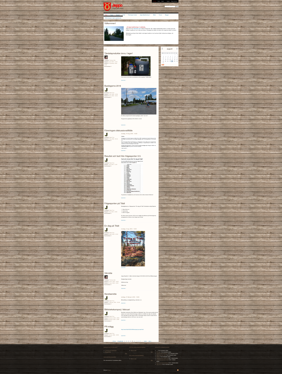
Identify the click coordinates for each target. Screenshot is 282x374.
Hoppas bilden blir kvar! (161, 353)
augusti (169, 48)
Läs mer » (123, 80)
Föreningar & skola (132, 15)
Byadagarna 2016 (112, 85)
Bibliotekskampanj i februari (117, 309)
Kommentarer (107, 97)
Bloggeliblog (108, 352)
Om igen (158, 352)
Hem (106, 15)
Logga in (168, 1)
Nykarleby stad (137, 28)
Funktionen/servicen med (162, 359)
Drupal (109, 370)
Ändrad (106, 95)
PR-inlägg (109, 326)
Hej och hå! (159, 364)
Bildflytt (158, 356)
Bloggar (167, 15)
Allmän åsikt (133, 350)
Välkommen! (110, 23)
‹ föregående (120, 341)
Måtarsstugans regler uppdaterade (113, 18)
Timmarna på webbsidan (111, 350)
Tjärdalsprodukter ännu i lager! (118, 53)
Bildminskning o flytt (161, 355)
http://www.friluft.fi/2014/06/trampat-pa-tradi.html (132, 329)
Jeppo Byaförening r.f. (145, 15)
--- (157, 350)
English (162, 1)
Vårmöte (108, 273)
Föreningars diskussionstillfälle (118, 130)
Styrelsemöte (110, 293)
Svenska (154, 1)
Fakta (111, 15)
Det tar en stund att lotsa (162, 363)
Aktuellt (117, 15)
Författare (106, 92)
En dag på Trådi (111, 225)
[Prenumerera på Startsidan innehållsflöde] (177, 370)
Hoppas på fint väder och (162, 358)
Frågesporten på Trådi (114, 203)
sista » (150, 341)
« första (114, 341)
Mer (126, 353)
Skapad (106, 94)
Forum (160, 15)
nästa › (145, 341)
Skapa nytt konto (174, 1)
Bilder (154, 15)
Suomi (159, 1)
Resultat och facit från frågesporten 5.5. (122, 155)
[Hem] (107, 7)
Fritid (124, 15)
